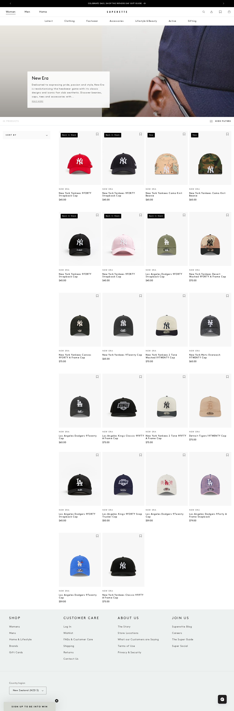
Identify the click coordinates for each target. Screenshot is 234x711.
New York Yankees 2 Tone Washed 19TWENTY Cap (161, 356)
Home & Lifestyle (20, 639)
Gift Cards (16, 652)
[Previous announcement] (10, 3)
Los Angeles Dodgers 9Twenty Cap (78, 437)
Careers (177, 633)
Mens (12, 633)
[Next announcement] (224, 3)
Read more (37, 101)
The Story (124, 626)
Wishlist (68, 633)
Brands (13, 646)
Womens (14, 626)
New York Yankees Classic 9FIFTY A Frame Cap (123, 596)
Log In (67, 626)
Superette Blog (182, 626)
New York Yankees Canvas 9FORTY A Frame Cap (75, 356)
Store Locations (128, 633)
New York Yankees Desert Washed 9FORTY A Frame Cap (207, 275)
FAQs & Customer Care (78, 639)
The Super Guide (182, 639)
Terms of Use (126, 646)
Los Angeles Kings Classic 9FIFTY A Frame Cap (123, 437)
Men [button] (27, 12)
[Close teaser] (56, 701)
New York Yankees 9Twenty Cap (122, 355)
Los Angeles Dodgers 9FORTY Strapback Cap (164, 275)
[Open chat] (222, 699)
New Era (64, 189)
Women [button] (11, 12)
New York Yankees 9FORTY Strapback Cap (75, 194)
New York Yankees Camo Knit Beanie (164, 194)
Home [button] (43, 12)
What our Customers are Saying (138, 639)
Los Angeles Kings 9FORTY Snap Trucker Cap (122, 515)
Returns (68, 652)
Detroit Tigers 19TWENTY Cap (208, 436)
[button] (204, 12)
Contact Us (70, 659)
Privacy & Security (129, 652)
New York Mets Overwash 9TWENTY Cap (204, 356)
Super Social (180, 646)
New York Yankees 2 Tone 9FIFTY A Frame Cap (166, 437)
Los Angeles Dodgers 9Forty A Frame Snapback (208, 515)
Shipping (68, 646)
